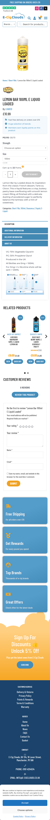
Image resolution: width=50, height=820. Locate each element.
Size (4, 153)
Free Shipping (15, 514)
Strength (6, 143)
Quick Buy (17, 361)
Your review (13, 432)
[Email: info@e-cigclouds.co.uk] (25, 774)
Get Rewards (14, 543)
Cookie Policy (18, 816)
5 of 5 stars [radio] (32, 426)
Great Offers (14, 602)
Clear (5, 163)
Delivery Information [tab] (13, 237)
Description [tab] (9, 224)
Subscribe (25, 665)
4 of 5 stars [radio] (29, 426)
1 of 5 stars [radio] (20, 426)
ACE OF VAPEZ (14, 334)
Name (9, 450)
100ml (23, 208)
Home (5, 80)
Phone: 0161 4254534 (25, 769)
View (8, 361)
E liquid (37, 208)
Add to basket (32, 174)
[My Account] (34, 18)
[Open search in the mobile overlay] (32, 24)
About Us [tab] (8, 243)
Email (9, 461)
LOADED (8, 109)
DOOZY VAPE (36, 334)
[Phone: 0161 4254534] (25, 766)
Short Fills (12, 80)
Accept (25, 803)
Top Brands (13, 572)
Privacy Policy (30, 816)
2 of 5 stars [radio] (23, 426)
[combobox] (9, 24)
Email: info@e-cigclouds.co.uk (25, 777)
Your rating (12, 425)
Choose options (25, 810)
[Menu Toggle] (46, 18)
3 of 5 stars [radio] (26, 426)
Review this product (25, 394)
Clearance (30, 208)
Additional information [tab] (14, 230)
